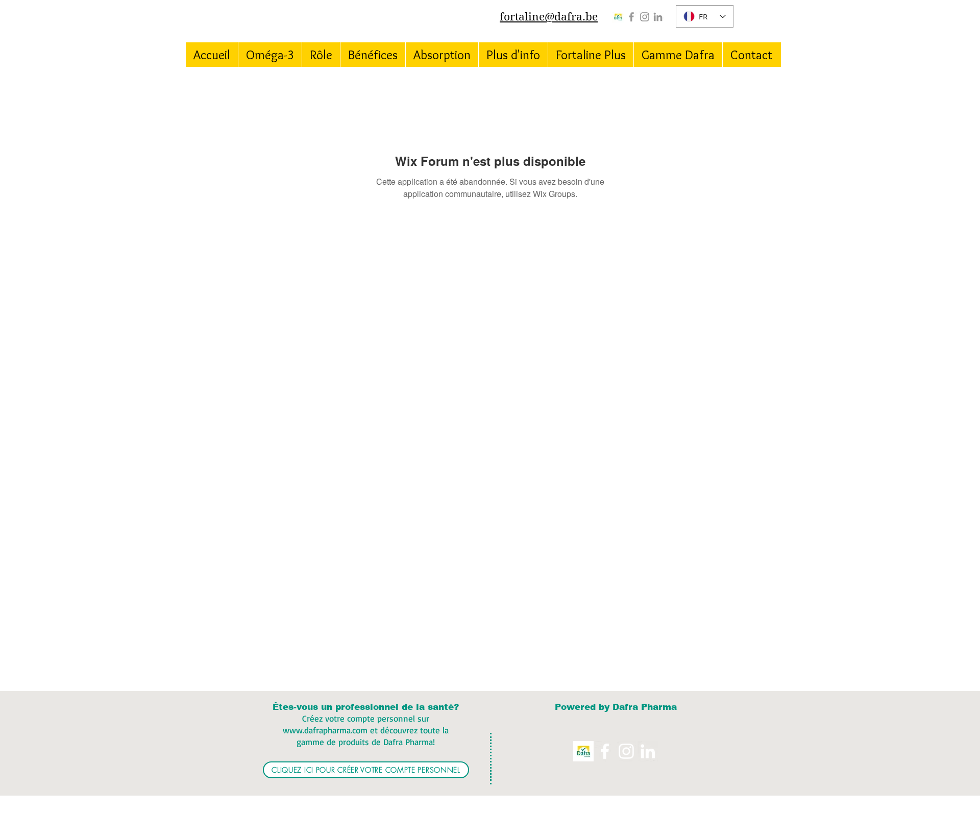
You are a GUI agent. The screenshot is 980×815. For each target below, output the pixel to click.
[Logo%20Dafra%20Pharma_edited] (618, 17)
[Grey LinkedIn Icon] (658, 17)
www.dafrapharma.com (325, 730)
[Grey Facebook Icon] (631, 17)
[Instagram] (645, 17)
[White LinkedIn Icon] (648, 751)
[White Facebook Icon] (605, 751)
